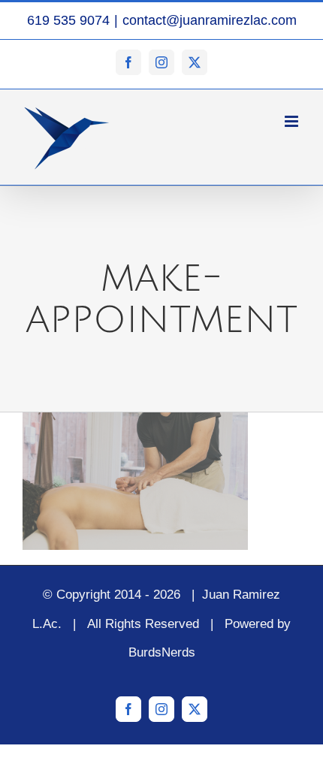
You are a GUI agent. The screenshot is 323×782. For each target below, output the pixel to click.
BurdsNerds (161, 652)
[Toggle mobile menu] (292, 121)
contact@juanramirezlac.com (209, 20)
